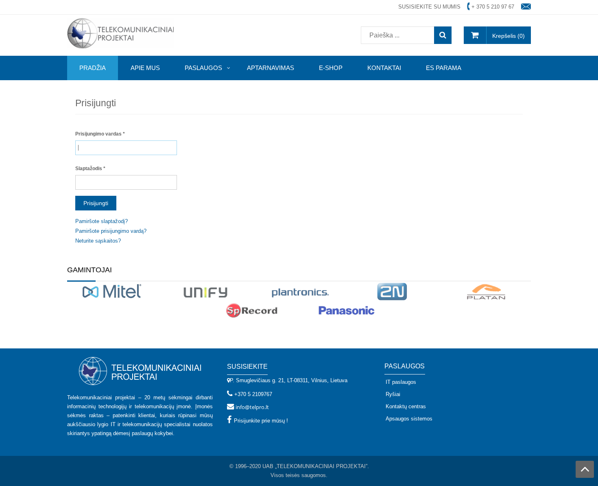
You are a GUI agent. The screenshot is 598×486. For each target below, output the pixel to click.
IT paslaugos (401, 382)
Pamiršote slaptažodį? (101, 221)
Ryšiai (393, 394)
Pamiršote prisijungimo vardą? (110, 231)
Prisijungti (95, 203)
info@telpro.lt (252, 407)
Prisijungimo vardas (100, 134)
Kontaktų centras (406, 406)
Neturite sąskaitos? (98, 241)
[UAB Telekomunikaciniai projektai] (120, 33)
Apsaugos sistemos (409, 419)
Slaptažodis (90, 168)
